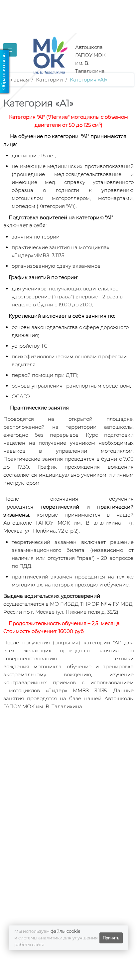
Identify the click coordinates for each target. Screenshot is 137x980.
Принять (111, 937)
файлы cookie (65, 931)
